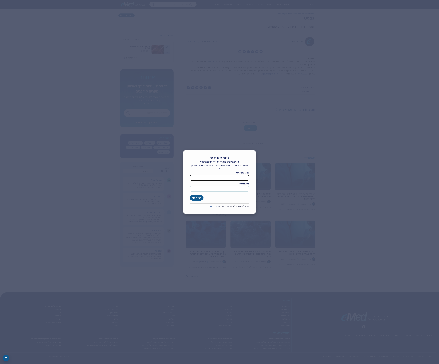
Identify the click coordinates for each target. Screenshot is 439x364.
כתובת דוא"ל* (244, 184)
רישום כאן (214, 206)
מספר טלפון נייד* (242, 173)
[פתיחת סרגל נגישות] (6, 358)
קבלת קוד (196, 197)
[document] (219, 182)
